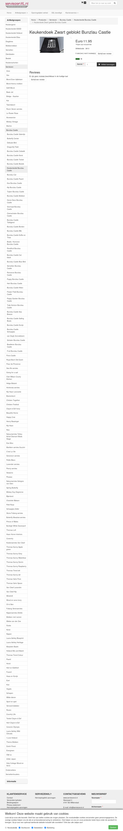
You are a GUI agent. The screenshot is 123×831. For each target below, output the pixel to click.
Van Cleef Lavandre (13, 587)
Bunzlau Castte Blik (14, 231)
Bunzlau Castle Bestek (15, 164)
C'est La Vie (10, 451)
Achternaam (96, 806)
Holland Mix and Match (15, 651)
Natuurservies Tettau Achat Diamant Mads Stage (14, 436)
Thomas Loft (11, 530)
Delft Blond (10, 88)
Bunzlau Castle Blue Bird (16, 261)
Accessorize (10, 117)
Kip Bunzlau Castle (14, 187)
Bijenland (9, 496)
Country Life (11, 714)
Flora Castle (11, 355)
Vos (7, 75)
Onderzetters (11, 770)
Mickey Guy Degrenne (14, 492)
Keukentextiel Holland (14, 33)
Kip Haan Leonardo (13, 391)
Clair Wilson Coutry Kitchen (13, 377)
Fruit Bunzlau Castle (14, 351)
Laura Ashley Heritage (14, 642)
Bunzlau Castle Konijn (15, 325)
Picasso (9, 477)
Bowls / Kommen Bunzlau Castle (13, 242)
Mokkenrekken (11, 45)
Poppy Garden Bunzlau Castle (16, 299)
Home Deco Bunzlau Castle (15, 201)
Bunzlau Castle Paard (15, 179)
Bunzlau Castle (12, 130)
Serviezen (9, 67)
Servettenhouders (12, 774)
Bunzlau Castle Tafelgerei (12, 221)
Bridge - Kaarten (12, 96)
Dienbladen (10, 54)
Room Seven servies (14, 109)
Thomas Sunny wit (13, 574)
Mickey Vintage (12, 121)
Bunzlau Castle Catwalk (16, 151)
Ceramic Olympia (12, 727)
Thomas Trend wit (13, 570)
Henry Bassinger (12, 421)
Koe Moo (9, 443)
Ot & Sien (10, 604)
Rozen (8, 710)
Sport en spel (11, 701)
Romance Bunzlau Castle (14, 273)
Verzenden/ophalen (14, 800)
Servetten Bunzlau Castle (14, 267)
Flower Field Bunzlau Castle (15, 293)
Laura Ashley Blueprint (15, 638)
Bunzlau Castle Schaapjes (12, 330)
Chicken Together (13, 400)
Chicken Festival (12, 404)
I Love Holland (11, 738)
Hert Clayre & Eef (13, 722)
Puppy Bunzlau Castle (15, 279)
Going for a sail (12, 372)
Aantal (79, 64)
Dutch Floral (11, 746)
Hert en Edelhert (12, 667)
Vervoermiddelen (12, 706)
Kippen (9, 634)
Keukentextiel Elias (13, 37)
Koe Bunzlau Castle (14, 183)
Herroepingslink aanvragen (17, 807)
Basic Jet (9, 92)
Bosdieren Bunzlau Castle (14, 345)
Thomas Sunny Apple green (14, 548)
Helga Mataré (11, 383)
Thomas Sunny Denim (14, 562)
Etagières (9, 41)
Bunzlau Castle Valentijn (16, 134)
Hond (8, 663)
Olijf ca (9, 754)
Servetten (9, 50)
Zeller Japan (11, 759)
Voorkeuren (25, 827)
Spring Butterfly (12, 488)
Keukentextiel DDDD (13, 29)
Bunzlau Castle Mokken (16, 196)
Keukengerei (10, 24)
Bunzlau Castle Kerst (15, 155)
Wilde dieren (11, 697)
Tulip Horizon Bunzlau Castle (15, 306)
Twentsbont (10, 105)
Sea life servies (12, 368)
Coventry (9, 538)
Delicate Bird (12, 142)
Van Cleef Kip (11, 591)
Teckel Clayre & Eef (13, 718)
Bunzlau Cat (11, 174)
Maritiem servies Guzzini (15, 447)
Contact (10, 797)
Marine (9, 126)
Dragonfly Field (12, 147)
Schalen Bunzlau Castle (16, 340)
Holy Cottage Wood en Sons (15, 764)
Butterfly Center (13, 138)
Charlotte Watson (12, 500)
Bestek (8, 58)
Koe (7, 684)
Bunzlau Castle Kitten (15, 287)
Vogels (8, 689)
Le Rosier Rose (12, 113)
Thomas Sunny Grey (14, 553)
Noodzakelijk (12, 827)
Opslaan (113, 827)
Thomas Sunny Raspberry (16, 566)
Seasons (9, 472)
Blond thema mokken (14, 83)
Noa (7, 430)
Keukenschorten (12, 62)
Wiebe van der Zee (13, 621)
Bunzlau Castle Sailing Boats (15, 319)
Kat (7, 100)
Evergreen (10, 750)
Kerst (8, 629)
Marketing (50, 827)
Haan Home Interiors (14, 534)
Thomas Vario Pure (13, 579)
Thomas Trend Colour (14, 655)
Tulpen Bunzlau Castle (15, 191)
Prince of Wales (12, 521)
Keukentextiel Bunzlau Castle (15, 169)
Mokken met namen (14, 617)
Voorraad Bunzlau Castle (14, 207)
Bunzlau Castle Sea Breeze (14, 313)
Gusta (8, 625)
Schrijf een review (104, 53)
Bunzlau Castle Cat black (14, 256)
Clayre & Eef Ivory (13, 408)
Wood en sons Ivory (14, 600)
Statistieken (38, 827)
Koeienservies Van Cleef (15, 542)
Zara (8, 71)
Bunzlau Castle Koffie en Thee (16, 236)
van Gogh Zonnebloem (16, 336)
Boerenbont (10, 396)
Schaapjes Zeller (12, 509)
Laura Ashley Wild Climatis (13, 732)
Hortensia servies (13, 387)
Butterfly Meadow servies (15, 517)
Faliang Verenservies (14, 608)
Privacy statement (13, 805)
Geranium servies (13, 456)
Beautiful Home (12, 413)
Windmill (9, 596)
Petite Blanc (10, 460)
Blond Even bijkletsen (14, 79)
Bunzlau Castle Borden (15, 226)
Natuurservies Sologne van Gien (15, 482)
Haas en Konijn (12, 676)
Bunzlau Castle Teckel (15, 159)
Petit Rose (10, 504)
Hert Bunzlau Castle (14, 283)
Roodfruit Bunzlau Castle (14, 249)
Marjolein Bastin (12, 646)
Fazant (9, 672)
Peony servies (11, 468)
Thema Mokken (12, 742)
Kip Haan (9, 425)
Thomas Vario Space (14, 583)
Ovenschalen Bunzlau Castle (15, 214)
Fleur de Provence (13, 364)
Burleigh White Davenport (16, 526)
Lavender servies (12, 464)
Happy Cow (10, 417)
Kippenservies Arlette (14, 613)
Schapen (9, 693)
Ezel (8, 680)
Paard (8, 659)
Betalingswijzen (12, 802)
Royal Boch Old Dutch (14, 359)
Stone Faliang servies (14, 513)
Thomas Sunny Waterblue (16, 558)
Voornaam (96, 797)
